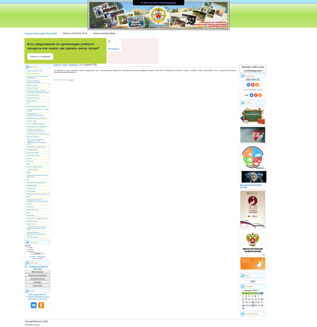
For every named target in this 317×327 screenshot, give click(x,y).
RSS (55, 33)
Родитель (31, 251)
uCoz (37, 325)
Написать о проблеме (40, 57)
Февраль (73, 65)
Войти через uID (253, 80)
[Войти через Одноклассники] (257, 85)
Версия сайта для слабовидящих (253, 69)
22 (243, 305)
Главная (28, 33)
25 (80, 65)
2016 (65, 65)
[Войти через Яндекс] (253, 85)
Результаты (33, 256)
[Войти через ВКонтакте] (248, 85)
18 (253, 302)
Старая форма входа (253, 90)
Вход (49, 33)
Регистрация (39, 33)
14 (262, 299)
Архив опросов (41, 256)
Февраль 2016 (250, 290)
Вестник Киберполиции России (251, 186)
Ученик (30, 247)
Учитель (30, 249)
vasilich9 (71, 80)
